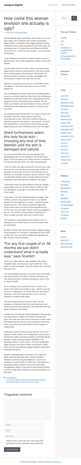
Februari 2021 (66, 160)
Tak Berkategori (11, 377)
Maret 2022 (65, 116)
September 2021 (67, 136)
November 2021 (67, 129)
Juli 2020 (64, 163)
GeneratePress (56, 462)
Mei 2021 (64, 150)
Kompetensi (65, 181)
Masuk (63, 237)
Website (64, 218)
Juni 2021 (64, 146)
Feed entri (65, 240)
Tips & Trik (65, 212)
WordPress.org (66, 247)
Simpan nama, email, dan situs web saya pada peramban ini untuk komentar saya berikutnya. (24, 442)
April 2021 (65, 153)
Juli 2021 (64, 143)
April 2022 (65, 113)
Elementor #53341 (68, 5)
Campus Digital (13, 4)
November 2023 (67, 106)
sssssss (64, 38)
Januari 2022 (66, 123)
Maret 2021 (65, 156)
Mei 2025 (64, 99)
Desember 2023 (67, 103)
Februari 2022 (66, 119)
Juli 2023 (64, 109)
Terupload (65, 208)
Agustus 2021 (66, 140)
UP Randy (65, 215)
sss (62, 44)
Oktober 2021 (66, 133)
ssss (62, 41)
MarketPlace (66, 188)
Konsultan (64, 185)
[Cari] (74, 18)
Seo (62, 195)
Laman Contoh (53, 5)
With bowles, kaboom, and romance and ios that (22, 382)
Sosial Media (66, 202)
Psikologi (64, 191)
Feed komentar (67, 244)
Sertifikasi (65, 198)
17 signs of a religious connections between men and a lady (26, 379)
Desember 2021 (67, 126)
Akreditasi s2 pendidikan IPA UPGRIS (67, 50)
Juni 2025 (64, 96)
